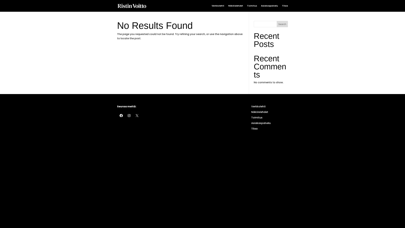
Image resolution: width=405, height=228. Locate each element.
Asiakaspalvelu (269, 6)
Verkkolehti (218, 6)
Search (282, 24)
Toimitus (252, 6)
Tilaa (285, 6)
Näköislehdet (235, 6)
